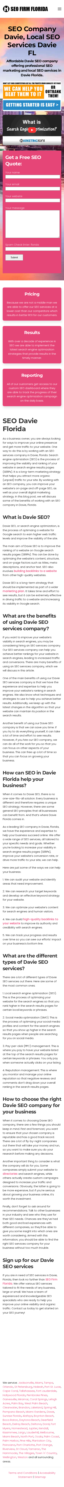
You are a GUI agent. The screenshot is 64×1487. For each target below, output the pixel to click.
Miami (39, 1383)
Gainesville (10, 1399)
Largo (21, 1432)
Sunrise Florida (12, 1416)
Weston (23, 1457)
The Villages (26, 1453)
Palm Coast (51, 1436)
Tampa (48, 1383)
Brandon (24, 1407)
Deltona (36, 1424)
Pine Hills (25, 1440)
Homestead (19, 1428)
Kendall (43, 1428)
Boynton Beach (44, 1416)
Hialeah (38, 1387)
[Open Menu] (59, 9)
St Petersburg (23, 1387)
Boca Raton (10, 1420)
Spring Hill (50, 1407)
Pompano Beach (14, 1412)
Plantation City (41, 1440)
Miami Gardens (36, 1412)
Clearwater (10, 1407)
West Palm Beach (36, 1403)
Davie (50, 1412)
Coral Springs (38, 1399)
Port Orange (44, 1445)
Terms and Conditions (23, 1473)
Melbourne (47, 1432)
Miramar (23, 1399)
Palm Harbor (11, 1440)
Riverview (9, 1449)
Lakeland (36, 1407)
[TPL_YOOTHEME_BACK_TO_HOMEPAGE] (26, 9)
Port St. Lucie (52, 1387)
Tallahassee (27, 1391)
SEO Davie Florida (20, 425)
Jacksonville (26, 1383)
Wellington (9, 1457)
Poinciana (9, 1445)
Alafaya (28, 1416)
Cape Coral (10, 1391)
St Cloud (21, 1449)
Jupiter (33, 1428)
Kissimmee (10, 1432)
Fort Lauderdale (46, 1391)
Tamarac (34, 1449)
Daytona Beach (29, 1420)
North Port (27, 1436)
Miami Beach (11, 1436)
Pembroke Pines (37, 1395)
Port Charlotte (26, 1445)
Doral (46, 1424)
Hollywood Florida (14, 1395)
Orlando (8, 1387)
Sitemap (40, 1477)
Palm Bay (17, 1403)
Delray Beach (21, 1424)
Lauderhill (33, 1432)
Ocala (39, 1436)
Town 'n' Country (46, 1453)
